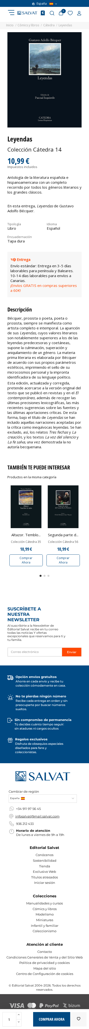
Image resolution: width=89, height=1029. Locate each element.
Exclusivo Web (44, 872)
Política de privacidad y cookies (44, 963)
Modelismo (45, 914)
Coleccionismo (44, 931)
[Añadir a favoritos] (79, 1019)
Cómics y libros (45, 909)
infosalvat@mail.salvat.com (37, 816)
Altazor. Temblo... (26, 534)
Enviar (71, 652)
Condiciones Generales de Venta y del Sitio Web (44, 957)
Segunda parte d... (63, 534)
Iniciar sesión (44, 883)
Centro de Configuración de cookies (44, 974)
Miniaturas (44, 920)
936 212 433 (25, 824)
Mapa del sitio (44, 968)
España (42, 4)
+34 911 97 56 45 (28, 809)
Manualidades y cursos (44, 903)
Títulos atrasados (44, 877)
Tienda (44, 866)
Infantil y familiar (44, 926)
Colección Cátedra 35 (26, 542)
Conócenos (44, 855)
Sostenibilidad (44, 860)
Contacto (44, 952)
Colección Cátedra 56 (63, 542)
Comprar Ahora (26, 560)
